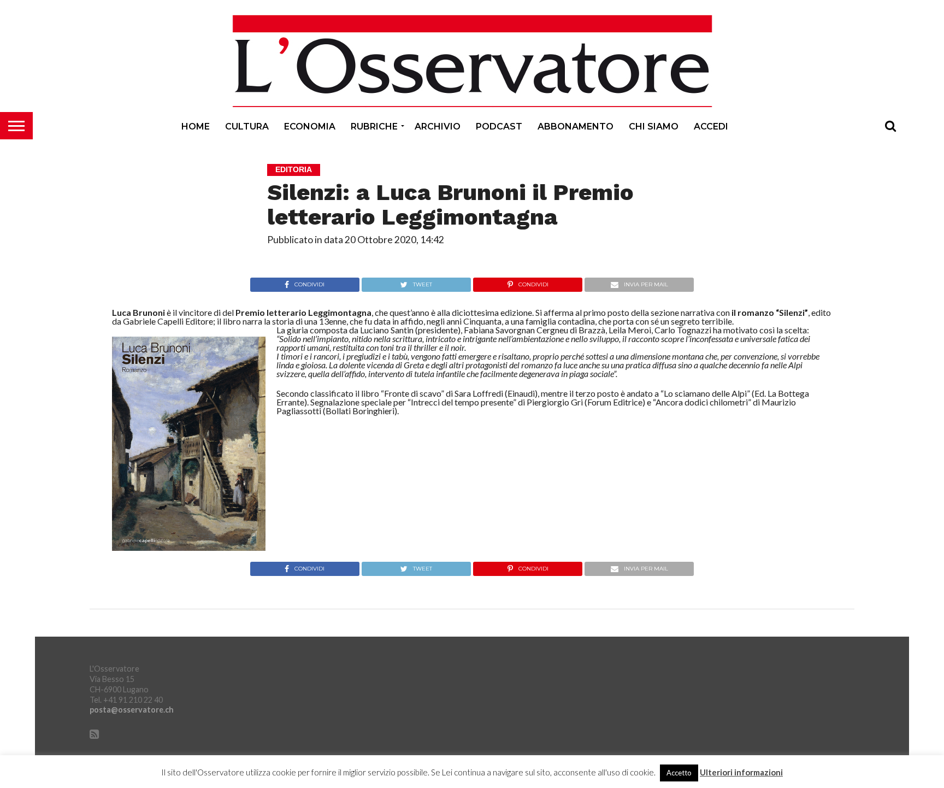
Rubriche (374, 126)
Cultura (247, 126)
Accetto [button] (679, 772)
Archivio (438, 126)
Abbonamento (575, 126)
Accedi (711, 126)
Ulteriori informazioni (741, 772)
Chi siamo (653, 126)
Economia (309, 126)
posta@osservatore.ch (132, 709)
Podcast (499, 126)
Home (195, 126)
